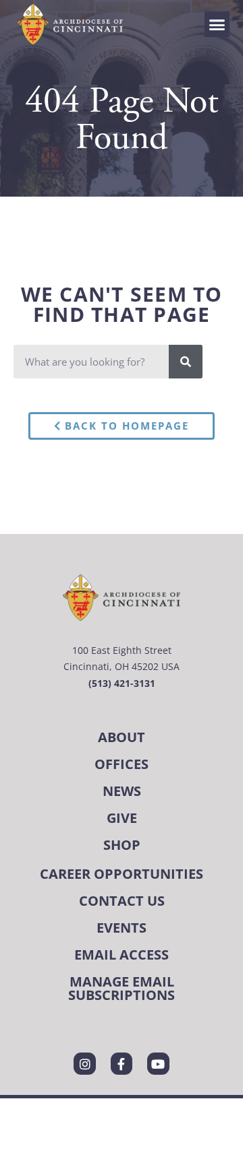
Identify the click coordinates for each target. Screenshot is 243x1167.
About (121, 737)
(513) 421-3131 (121, 683)
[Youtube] (158, 1063)
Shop (121, 845)
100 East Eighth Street (121, 650)
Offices (121, 764)
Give (122, 818)
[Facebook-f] (121, 1063)
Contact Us (122, 900)
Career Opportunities (121, 873)
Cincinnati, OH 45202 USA (121, 666)
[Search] (185, 361)
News (122, 791)
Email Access (121, 954)
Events (121, 927)
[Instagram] (84, 1063)
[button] (217, 24)
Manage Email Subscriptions (121, 988)
